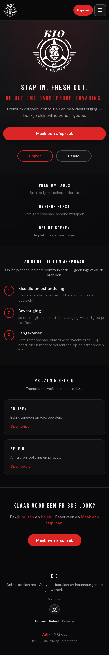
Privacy (68, 621)
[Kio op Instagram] (54, 609)
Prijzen (35, 156)
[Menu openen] (100, 10)
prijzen (28, 517)
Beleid (74, 156)
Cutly (45, 634)
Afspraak (83, 10)
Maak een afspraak (54, 133)
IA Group (60, 634)
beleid (47, 517)
